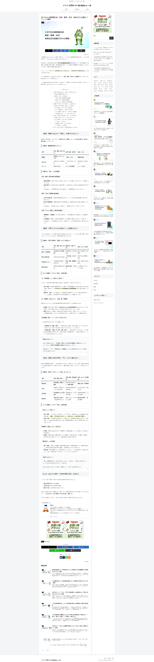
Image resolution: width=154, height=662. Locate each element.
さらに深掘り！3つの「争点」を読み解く (64, 107)
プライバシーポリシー (99, 303)
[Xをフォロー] (52, 516)
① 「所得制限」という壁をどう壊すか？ (64, 109)
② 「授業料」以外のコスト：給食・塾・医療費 (66, 111)
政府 (43, 541)
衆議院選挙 (48, 541)
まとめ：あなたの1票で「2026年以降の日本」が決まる (65, 127)
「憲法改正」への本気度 (61, 125)
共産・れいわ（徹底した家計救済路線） (64, 101)
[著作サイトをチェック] (51, 516)
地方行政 (109, 658)
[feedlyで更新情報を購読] (54, 516)
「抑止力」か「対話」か (61, 121)
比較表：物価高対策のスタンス (61, 94)
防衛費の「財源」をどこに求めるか (63, 123)
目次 (63, 89)
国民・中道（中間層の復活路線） (63, 99)
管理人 (52, 505)
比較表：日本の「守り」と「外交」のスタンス (65, 117)
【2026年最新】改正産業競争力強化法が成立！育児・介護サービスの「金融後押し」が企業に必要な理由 (103, 58)
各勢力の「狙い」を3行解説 (61, 96)
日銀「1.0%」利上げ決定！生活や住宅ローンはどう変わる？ (103, 53)
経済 (113, 658)
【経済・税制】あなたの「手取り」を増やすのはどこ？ (66, 92)
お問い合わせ (97, 299)
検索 (94, 35)
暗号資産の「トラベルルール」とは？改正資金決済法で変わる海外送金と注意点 (103, 64)
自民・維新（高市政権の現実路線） (63, 98)
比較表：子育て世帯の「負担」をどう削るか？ (65, 105)
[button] (81, 50)
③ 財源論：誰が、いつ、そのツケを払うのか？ (66, 113)
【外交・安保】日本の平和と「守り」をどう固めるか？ (66, 115)
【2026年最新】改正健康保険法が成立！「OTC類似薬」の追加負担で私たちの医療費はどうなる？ (103, 70)
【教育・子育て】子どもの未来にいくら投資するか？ (65, 103)
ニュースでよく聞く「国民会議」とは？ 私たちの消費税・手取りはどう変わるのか (103, 48)
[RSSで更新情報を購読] (56, 516)
